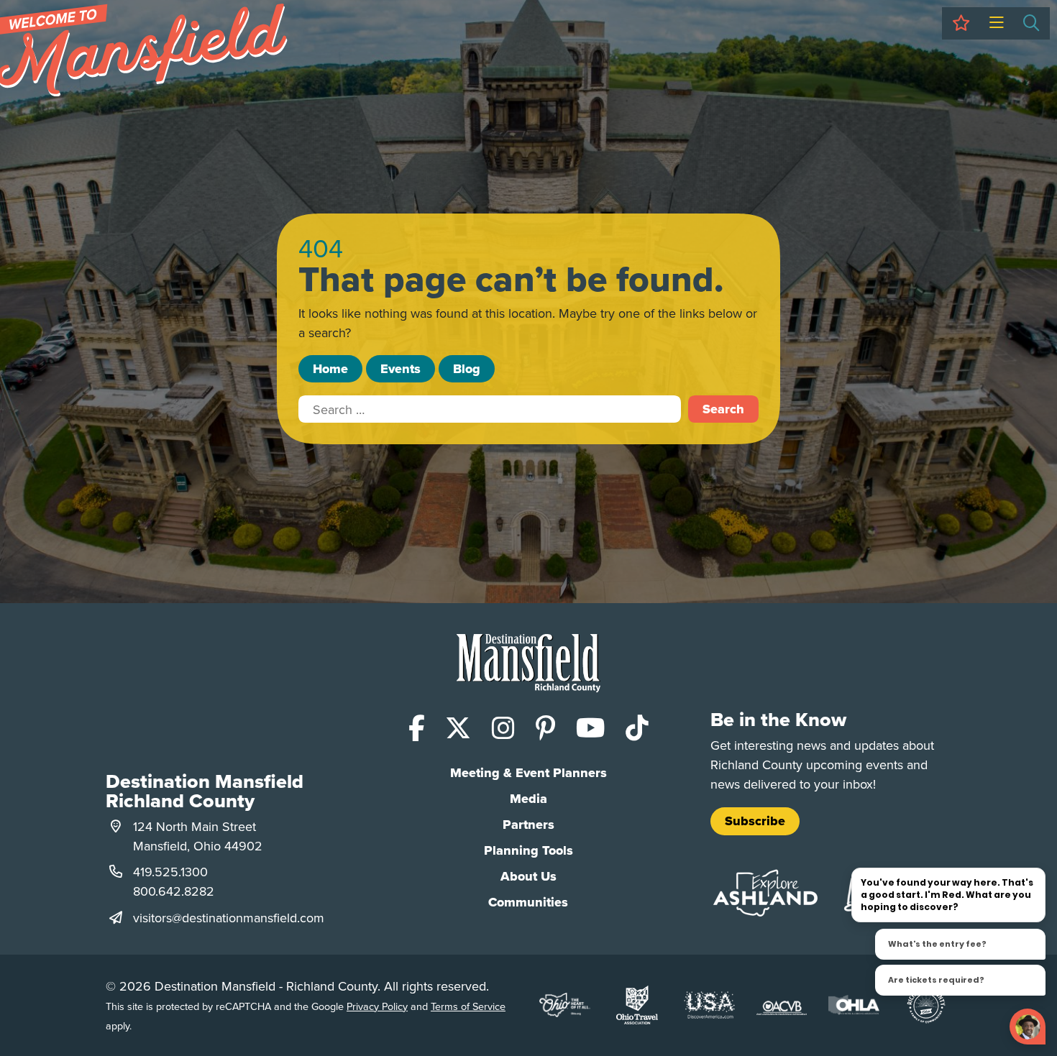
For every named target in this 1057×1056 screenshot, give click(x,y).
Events (400, 368)
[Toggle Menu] (996, 23)
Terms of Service (468, 1006)
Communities (528, 902)
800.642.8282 (173, 891)
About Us (528, 876)
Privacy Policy (377, 1006)
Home (330, 368)
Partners (528, 824)
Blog (466, 368)
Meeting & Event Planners (528, 772)
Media (528, 798)
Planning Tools (528, 850)
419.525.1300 (170, 872)
